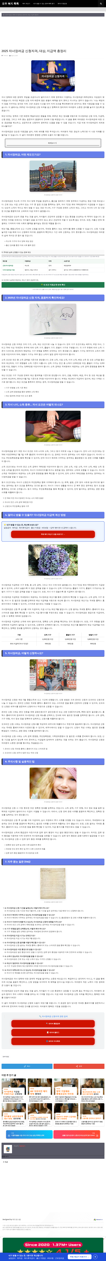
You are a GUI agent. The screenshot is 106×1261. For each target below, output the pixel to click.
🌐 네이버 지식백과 (53, 1041)
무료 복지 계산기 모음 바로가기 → (52, 534)
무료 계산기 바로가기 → (79, 1257)
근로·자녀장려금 (8, 265)
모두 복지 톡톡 (10, 3)
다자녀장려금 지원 (9, 270)
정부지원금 (8, 14)
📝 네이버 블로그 (53, 1032)
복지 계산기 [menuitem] (26, 3)
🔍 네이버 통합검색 (53, 1024)
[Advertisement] (53, 32)
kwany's (22, 1146)
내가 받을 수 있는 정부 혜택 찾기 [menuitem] (44, 3)
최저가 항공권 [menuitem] (62, 3)
